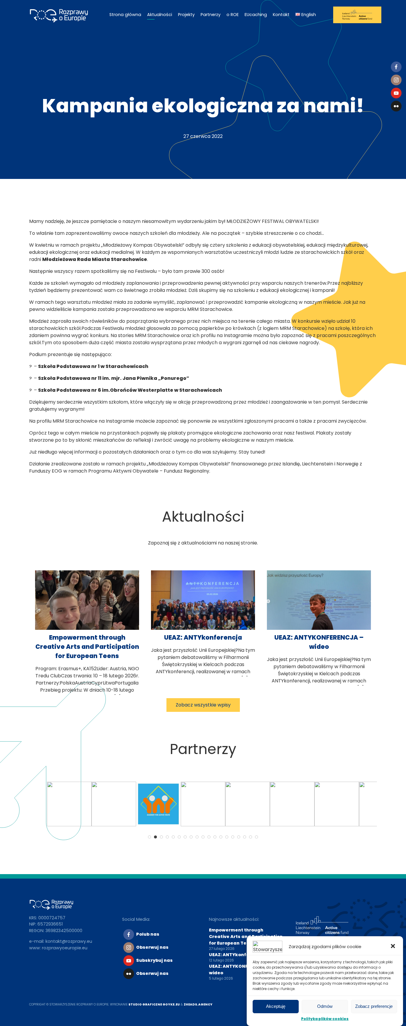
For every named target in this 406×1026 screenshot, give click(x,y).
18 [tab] (251, 837)
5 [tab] (173, 837)
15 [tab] (233, 837)
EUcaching (256, 15)
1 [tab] (149, 837)
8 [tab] (191, 837)
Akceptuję (275, 1006)
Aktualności (159, 15)
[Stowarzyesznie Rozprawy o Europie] (62, 14)
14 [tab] (227, 837)
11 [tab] (209, 837)
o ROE (232, 15)
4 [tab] (167, 837)
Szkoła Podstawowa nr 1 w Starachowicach (93, 366)
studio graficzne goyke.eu (154, 1004)
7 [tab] (185, 837)
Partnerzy (211, 15)
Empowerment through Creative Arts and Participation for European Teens (87, 646)
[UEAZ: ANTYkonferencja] (203, 628)
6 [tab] (179, 837)
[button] (393, 946)
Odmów (325, 1006)
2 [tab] (155, 837)
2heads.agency (198, 1004)
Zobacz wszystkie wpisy (203, 704)
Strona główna (125, 15)
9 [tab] (197, 837)
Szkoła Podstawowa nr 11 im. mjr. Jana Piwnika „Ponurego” (113, 378)
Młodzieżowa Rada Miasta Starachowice (94, 259)
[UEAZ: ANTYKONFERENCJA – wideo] (319, 628)
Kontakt (281, 15)
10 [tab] (203, 837)
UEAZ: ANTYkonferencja (203, 637)
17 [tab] (245, 837)
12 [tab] (215, 837)
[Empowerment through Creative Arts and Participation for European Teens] (87, 628)
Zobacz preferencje (374, 1006)
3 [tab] (161, 837)
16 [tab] (239, 837)
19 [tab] (256, 837)
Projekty (186, 15)
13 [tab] (221, 837)
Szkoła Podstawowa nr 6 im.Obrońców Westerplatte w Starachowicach (130, 390)
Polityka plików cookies (325, 1018)
